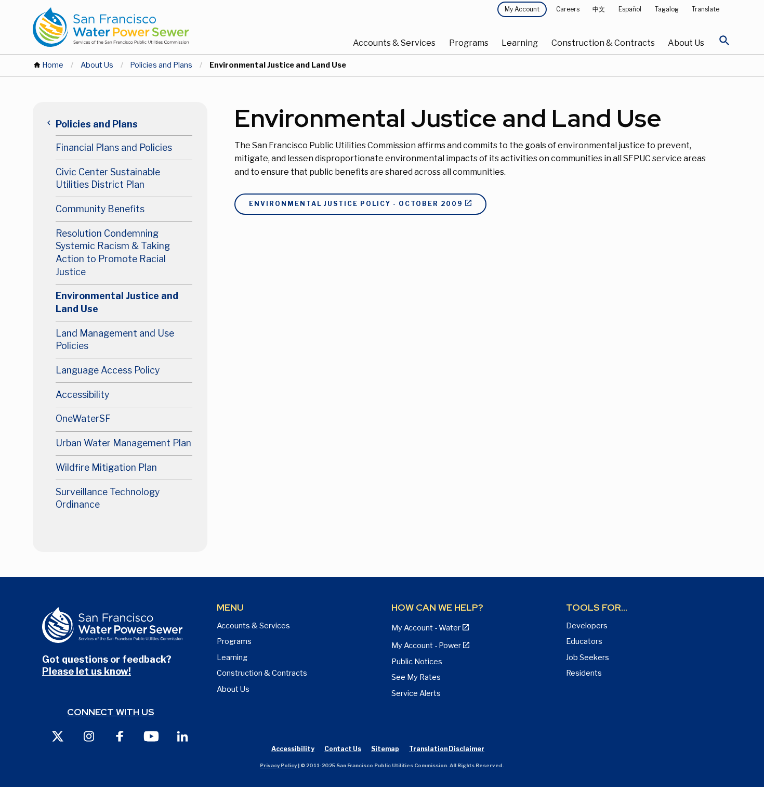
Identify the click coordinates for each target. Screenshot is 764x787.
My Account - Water (425, 628)
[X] (57, 736)
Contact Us (342, 749)
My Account (522, 9)
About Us (686, 43)
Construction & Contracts (603, 43)
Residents (584, 673)
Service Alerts (416, 693)
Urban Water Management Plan (123, 442)
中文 (598, 9)
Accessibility (82, 394)
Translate (705, 9)
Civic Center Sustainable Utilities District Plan (108, 178)
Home (52, 65)
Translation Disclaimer (446, 749)
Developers (587, 625)
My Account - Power (426, 645)
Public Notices (416, 661)
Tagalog (667, 9)
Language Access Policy (108, 370)
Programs (469, 43)
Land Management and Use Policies (115, 340)
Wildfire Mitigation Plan (106, 467)
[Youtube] (151, 736)
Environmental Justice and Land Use (117, 302)
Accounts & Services (394, 43)
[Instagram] (89, 736)
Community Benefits (100, 208)
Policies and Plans (161, 65)
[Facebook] (120, 736)
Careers (567, 9)
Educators (584, 641)
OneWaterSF (83, 418)
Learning (520, 43)
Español (629, 9)
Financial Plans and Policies (114, 147)
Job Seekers (587, 657)
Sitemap (385, 749)
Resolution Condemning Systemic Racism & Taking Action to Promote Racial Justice (113, 252)
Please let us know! (86, 671)
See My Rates (416, 677)
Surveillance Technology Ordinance (108, 498)
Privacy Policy (278, 765)
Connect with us (110, 712)
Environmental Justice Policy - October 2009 (356, 204)
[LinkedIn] (182, 736)
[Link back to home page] (149, 27)
